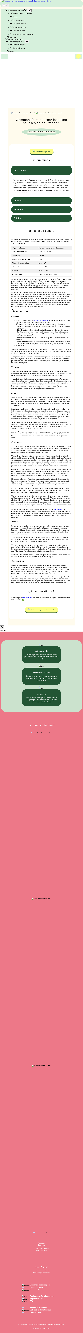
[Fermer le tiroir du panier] (2, 627)
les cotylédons (58, 509)
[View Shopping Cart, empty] (78, 56)
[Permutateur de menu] (29, 10)
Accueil (32, 113)
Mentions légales (23, 1324)
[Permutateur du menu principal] (5, 5)
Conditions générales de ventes (39, 1324)
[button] (25, 10)
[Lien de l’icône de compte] (4, 56)
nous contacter (27, 598)
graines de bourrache (41, 320)
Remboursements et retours (57, 1324)
